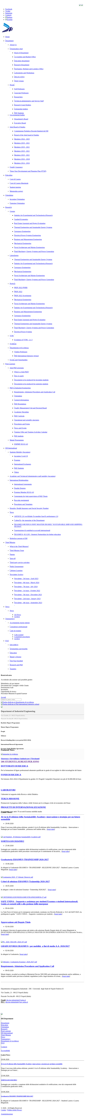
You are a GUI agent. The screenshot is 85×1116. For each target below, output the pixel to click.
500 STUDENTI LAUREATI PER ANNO (20, 761)
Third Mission (6, 1035)
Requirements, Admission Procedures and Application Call (27, 966)
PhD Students (19, 113)
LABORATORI (8, 790)
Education (4, 1025)
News (3, 1037)
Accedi (3, 697)
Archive (17, 617)
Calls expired (18, 635)
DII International (7, 1033)
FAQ (3, 1043)
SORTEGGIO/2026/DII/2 (12, 841)
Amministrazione (7, 1114)
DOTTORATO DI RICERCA (14, 766)
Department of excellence (10, 1041)
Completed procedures (22, 637)
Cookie (3, 1110)
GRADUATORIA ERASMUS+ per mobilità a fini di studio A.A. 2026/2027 (35, 946)
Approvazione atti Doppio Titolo (16, 922)
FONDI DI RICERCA (11, 775)
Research (4, 1029)
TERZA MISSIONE (10, 798)
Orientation (5, 1027)
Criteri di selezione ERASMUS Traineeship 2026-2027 (25, 881)
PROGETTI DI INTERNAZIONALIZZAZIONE (23, 807)
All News (17, 615)
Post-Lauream (6, 1031)
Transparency (5, 1039)
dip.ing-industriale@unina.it (16, 1000)
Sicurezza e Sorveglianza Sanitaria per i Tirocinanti (20, 759)
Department (5, 1023)
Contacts (4, 1047)
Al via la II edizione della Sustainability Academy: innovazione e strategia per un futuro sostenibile (31, 1064)
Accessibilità (5, 1051)
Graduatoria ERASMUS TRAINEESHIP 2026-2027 (25, 859)
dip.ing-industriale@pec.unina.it (17, 1002)
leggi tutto (50, 829)
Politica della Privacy (14, 1110)
